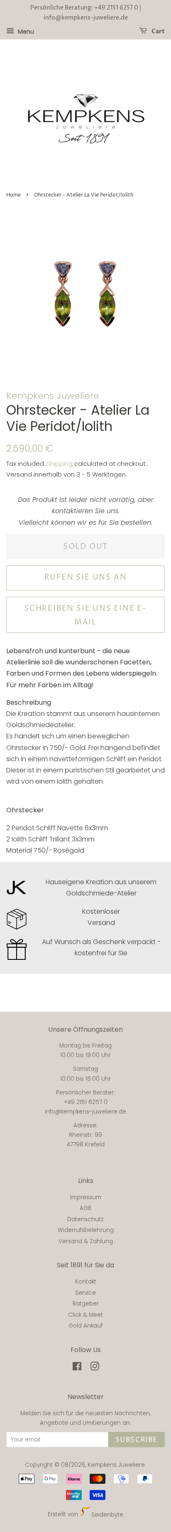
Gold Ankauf (85, 1326)
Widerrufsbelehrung (86, 1230)
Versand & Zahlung (86, 1241)
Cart (157, 31)
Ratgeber (86, 1304)
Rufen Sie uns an (85, 577)
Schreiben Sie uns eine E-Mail (85, 615)
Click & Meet (85, 1315)
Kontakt (85, 1282)
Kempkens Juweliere (116, 1465)
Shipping (59, 463)
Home (13, 195)
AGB (85, 1208)
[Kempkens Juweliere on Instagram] (94, 1368)
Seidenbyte (107, 1515)
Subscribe (136, 1439)
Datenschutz (85, 1219)
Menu (25, 31)
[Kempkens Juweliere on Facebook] (77, 1368)
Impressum (85, 1197)
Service (85, 1293)
